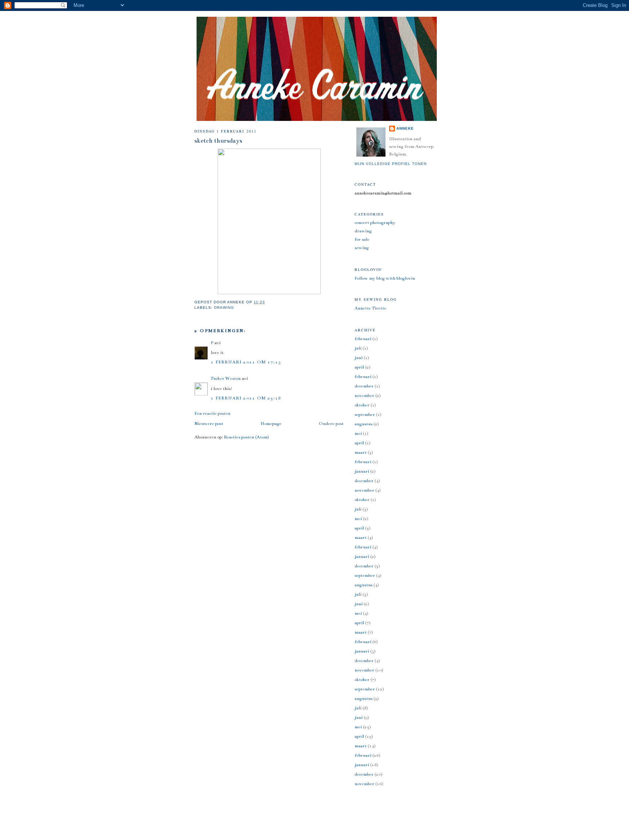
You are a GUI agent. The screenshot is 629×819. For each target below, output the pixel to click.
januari (362, 471)
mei (358, 433)
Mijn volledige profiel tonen (391, 164)
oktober (362, 404)
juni (359, 357)
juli (358, 348)
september (365, 414)
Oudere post (331, 423)
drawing (224, 308)
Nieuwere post (208, 423)
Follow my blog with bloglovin (385, 278)
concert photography (375, 222)
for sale (362, 239)
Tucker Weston (226, 378)
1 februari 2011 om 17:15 (246, 362)
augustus (363, 423)
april (359, 367)
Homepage (271, 423)
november (364, 395)
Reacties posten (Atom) (246, 437)
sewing (362, 247)
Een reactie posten (212, 413)
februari (363, 338)
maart (361, 452)
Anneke (405, 128)
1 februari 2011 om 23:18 (246, 398)
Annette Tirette (370, 308)
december (364, 386)
